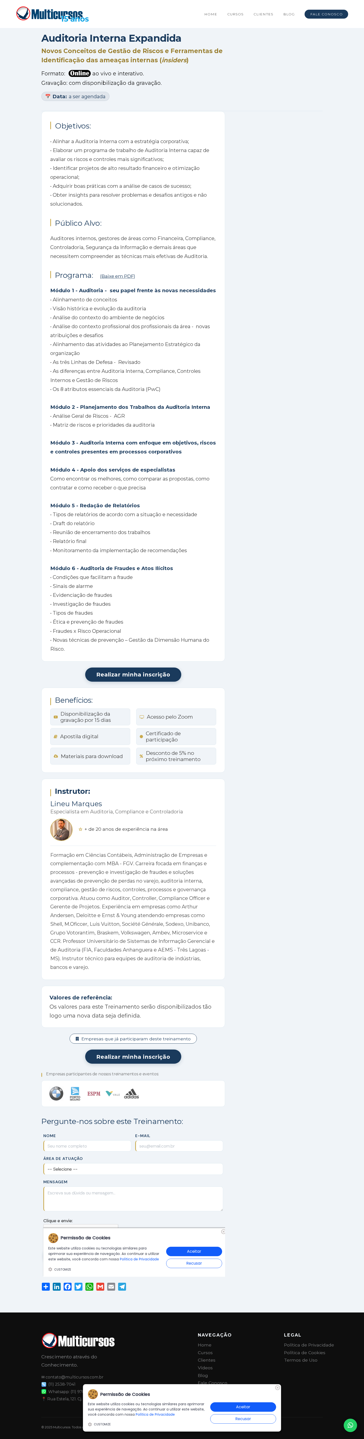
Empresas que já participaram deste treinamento (136, 1038)
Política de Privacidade (309, 1344)
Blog (289, 14)
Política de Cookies (304, 1352)
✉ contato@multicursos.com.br (72, 1377)
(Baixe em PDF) (117, 276)
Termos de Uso (300, 1360)
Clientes (263, 14)
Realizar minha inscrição (133, 674)
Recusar (243, 1419)
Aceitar (243, 1407)
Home (210, 14)
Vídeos (205, 1367)
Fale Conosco (326, 14)
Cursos (235, 14)
